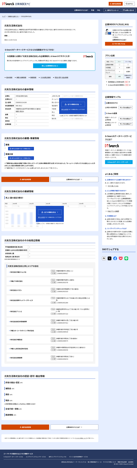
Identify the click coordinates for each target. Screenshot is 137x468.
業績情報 (33, 77)
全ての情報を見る (71, 104)
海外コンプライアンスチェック (57, 457)
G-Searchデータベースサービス (118, 162)
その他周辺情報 (45, 77)
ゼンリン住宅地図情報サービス (78, 457)
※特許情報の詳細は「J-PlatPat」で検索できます (19, 404)
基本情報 (9, 77)
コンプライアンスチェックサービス (36, 457)
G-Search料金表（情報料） (119, 85)
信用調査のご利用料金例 (119, 82)
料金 (92, 10)
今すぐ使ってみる (119, 44)
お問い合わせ (129, 10)
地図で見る (20, 111)
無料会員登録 (116, 4)
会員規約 (130, 462)
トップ (3, 16)
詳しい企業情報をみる (50, 66)
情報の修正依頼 (122, 462)
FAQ (98, 10)
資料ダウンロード (113, 10)
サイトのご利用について (81, 438)
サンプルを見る (125, 107)
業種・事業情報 (21, 77)
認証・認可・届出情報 (61, 77)
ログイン (130, 4)
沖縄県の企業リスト (13, 16)
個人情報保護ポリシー (94, 462)
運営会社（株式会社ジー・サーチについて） (73, 462)
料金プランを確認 (113, 211)
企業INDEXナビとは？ (81, 10)
